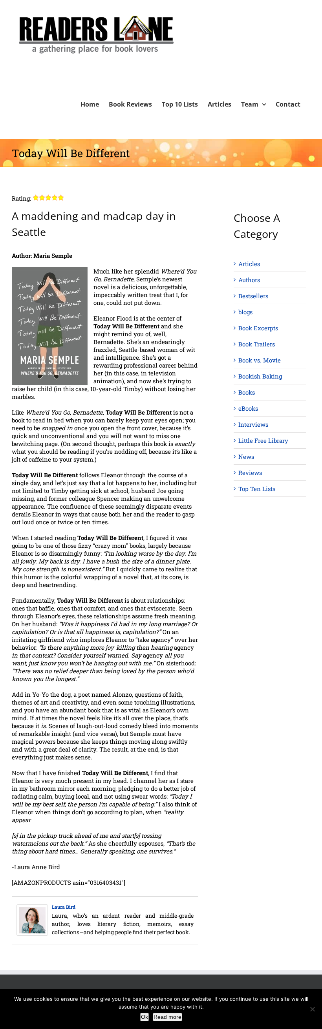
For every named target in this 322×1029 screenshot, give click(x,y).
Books (246, 392)
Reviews (250, 472)
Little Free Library (263, 440)
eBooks (248, 408)
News (246, 456)
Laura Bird (63, 907)
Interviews (253, 424)
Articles (249, 264)
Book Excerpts (258, 328)
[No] (312, 1009)
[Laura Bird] (32, 908)
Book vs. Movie (259, 360)
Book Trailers (256, 344)
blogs (245, 312)
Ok (144, 1017)
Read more (167, 1017)
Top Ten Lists (256, 489)
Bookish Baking (260, 376)
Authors (249, 280)
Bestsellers (253, 296)
